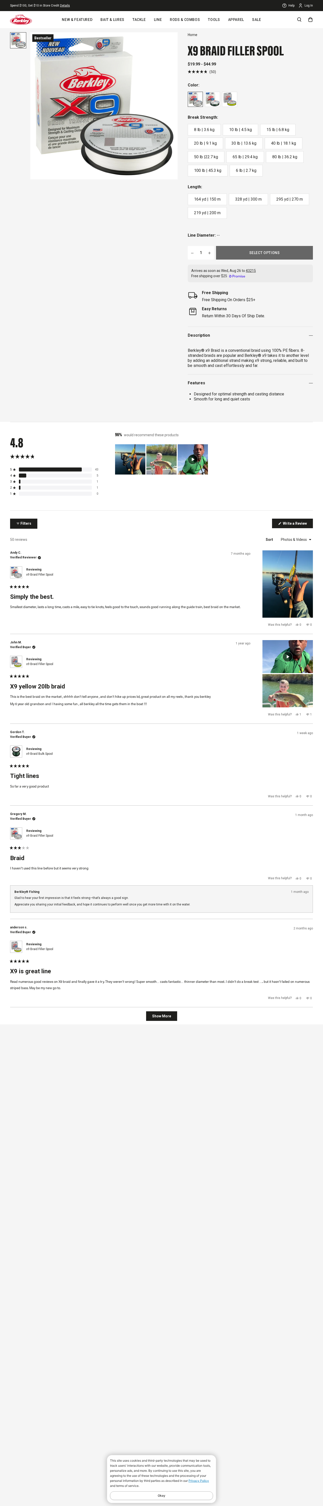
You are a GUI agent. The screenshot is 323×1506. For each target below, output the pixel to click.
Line (158, 20)
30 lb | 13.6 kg (243, 143)
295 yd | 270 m (289, 199)
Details (65, 5)
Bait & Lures (112, 20)
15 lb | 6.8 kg (277, 129)
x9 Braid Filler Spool (39, 574)
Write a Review (297, 524)
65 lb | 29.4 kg (245, 156)
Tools (214, 20)
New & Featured (77, 20)
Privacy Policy (199, 1481)
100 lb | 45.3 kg (207, 170)
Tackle (139, 20)
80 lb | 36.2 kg (284, 156)
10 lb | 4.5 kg (240, 129)
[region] (162, 459)
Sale (256, 20)
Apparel (236, 20)
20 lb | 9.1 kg (205, 143)
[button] (202, 72)
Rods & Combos (185, 20)
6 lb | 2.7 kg (246, 170)
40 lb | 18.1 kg (283, 143)
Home (192, 35)
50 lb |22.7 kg (206, 156)
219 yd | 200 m (207, 212)
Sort (270, 540)
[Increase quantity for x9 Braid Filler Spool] (209, 252)
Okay (161, 1495)
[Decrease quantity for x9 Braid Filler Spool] (192, 252)
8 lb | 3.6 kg (204, 129)
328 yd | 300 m (248, 199)
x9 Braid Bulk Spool (39, 754)
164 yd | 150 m (207, 199)
